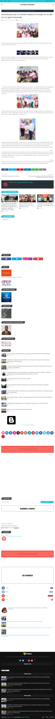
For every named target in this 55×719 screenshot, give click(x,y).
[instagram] (49, 1)
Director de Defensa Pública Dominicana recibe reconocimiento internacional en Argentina (27, 384)
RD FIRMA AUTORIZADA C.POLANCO (9, 20)
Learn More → (11, 609)
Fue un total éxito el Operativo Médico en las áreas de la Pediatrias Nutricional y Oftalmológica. (28, 353)
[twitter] (51, 1)
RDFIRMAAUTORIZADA (25, 717)
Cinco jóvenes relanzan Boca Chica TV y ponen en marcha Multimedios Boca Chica (45, 205)
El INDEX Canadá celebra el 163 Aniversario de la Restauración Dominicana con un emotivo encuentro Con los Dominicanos (30, 391)
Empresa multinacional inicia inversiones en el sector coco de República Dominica (26, 205)
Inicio (3, 10)
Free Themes (11, 717)
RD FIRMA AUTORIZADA (27, 5)
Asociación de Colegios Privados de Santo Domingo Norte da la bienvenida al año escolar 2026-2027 (29, 397)
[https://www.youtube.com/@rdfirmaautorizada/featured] (49, 259)
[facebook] (47, 1)
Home (2, 1)
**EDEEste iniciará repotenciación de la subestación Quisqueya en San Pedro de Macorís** (27, 403)
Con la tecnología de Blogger (27, 424)
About (5, 1)
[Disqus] (27, 472)
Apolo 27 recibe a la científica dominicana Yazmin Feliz (19, 409)
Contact (9, 1)
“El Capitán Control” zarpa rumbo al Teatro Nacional (19, 378)
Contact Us (52, 717)
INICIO (43, 717)
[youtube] (38, 259)
